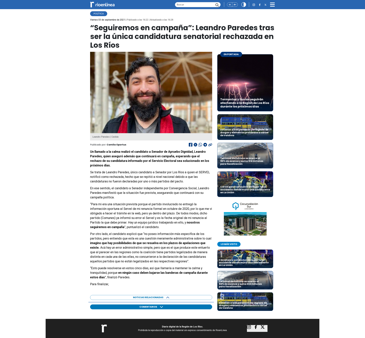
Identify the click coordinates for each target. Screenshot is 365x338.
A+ (235, 4)
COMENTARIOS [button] (148, 306)
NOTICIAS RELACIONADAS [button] (148, 297)
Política (99, 13)
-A (230, 4)
